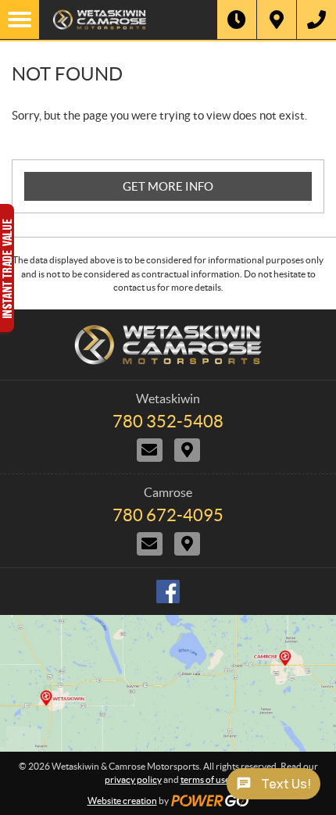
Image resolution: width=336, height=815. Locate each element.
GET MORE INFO (168, 186)
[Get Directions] (276, 19)
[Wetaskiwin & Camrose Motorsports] (128, 19)
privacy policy (133, 779)
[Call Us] (316, 19)
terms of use (205, 779)
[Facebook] (168, 591)
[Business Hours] (236, 19)
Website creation (122, 800)
